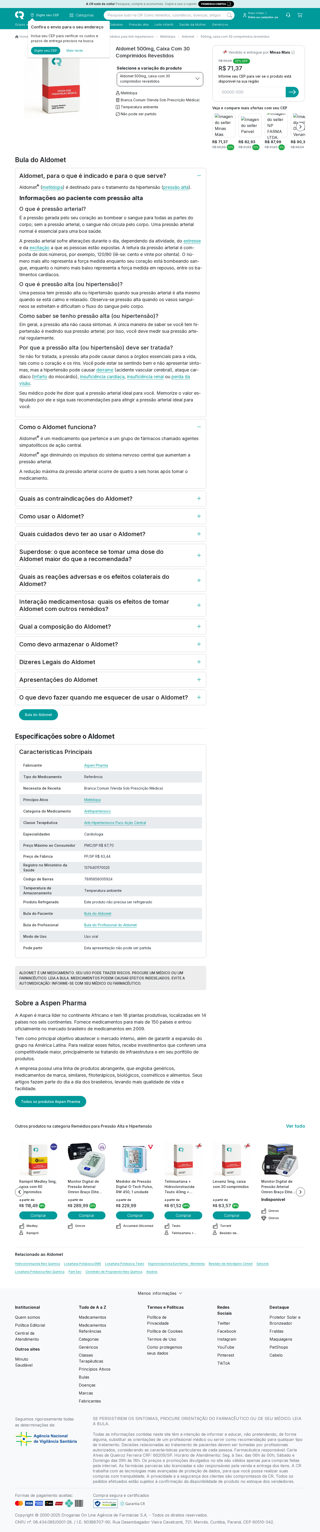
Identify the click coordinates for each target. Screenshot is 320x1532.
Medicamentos (92, 1317)
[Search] (229, 15)
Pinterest (225, 1355)
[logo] (19, 15)
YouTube (225, 1347)
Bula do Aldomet (38, 714)
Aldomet (188, 36)
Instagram (226, 1339)
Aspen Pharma (96, 765)
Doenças (87, 1385)
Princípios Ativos (94, 1369)
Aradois (152, 1272)
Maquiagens (281, 1339)
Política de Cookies (165, 1331)
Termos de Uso (161, 1339)
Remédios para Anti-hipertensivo (129, 36)
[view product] (38, 1160)
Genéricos (220, 24)
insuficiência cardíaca (102, 376)
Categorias (89, 1339)
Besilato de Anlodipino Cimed (230, 1264)
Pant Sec (75, 1272)
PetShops (279, 1347)
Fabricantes (90, 1401)
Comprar (38, 1215)
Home (24, 36)
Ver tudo (295, 1126)
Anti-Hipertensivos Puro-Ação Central (115, 823)
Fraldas (277, 1331)
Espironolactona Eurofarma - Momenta (176, 1264)
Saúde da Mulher (192, 24)
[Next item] (300, 126)
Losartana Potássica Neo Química (39, 1272)
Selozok (262, 1264)
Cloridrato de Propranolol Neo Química (114, 1272)
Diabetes (116, 24)
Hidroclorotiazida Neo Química (37, 1264)
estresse (192, 240)
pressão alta (175, 187)
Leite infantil (163, 24)
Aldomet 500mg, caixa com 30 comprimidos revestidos (145, 78)
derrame (104, 369)
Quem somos (27, 1317)
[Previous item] (19, 1191)
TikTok (223, 1363)
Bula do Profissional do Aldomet (110, 925)
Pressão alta (138, 24)
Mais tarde (74, 50)
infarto (40, 376)
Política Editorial (30, 1325)
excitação (40, 247)
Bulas (84, 1377)
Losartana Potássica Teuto (124, 1264)
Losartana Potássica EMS (82, 1264)
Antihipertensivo (97, 811)
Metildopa (167, 36)
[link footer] (105, 1503)
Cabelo (276, 1355)
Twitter (223, 1323)
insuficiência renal (145, 376)
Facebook (226, 1331)
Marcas (86, 1393)
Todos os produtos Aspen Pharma (50, 1101)
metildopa (52, 187)
